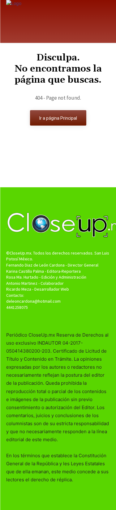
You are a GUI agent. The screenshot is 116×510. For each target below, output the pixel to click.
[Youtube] (69, 319)
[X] (58, 319)
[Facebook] (47, 319)
